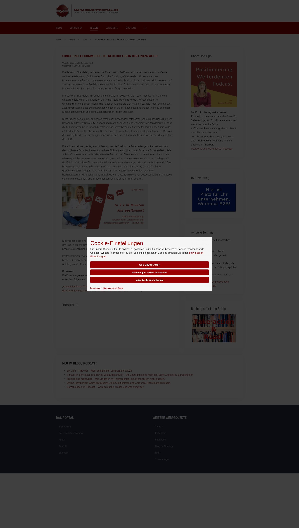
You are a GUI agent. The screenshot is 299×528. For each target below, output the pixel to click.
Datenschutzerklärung (113, 287)
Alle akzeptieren (149, 264)
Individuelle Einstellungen (150, 280)
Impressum (95, 287)
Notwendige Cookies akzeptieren (149, 272)
